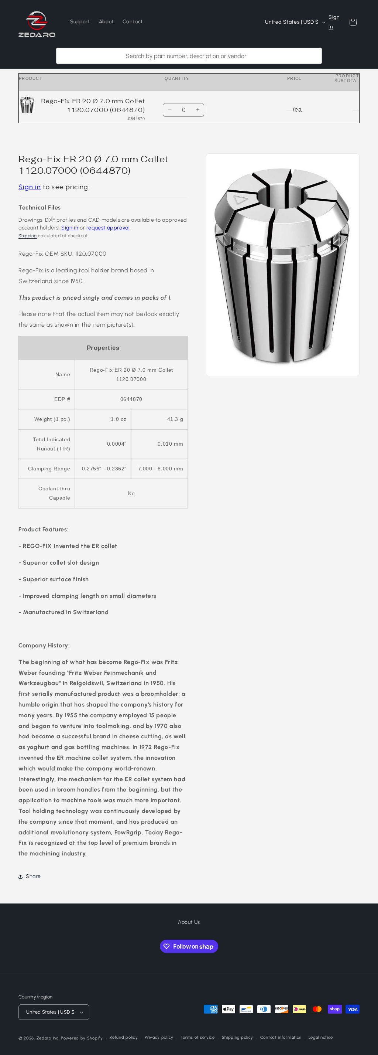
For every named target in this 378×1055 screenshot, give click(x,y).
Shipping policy (238, 1037)
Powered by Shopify (82, 1038)
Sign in (334, 22)
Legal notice (321, 1037)
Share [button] (33, 876)
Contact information (281, 1037)
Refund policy (124, 1037)
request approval (108, 227)
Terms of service (198, 1037)
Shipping (27, 235)
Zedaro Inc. (48, 1038)
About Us (189, 922)
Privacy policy (159, 1037)
